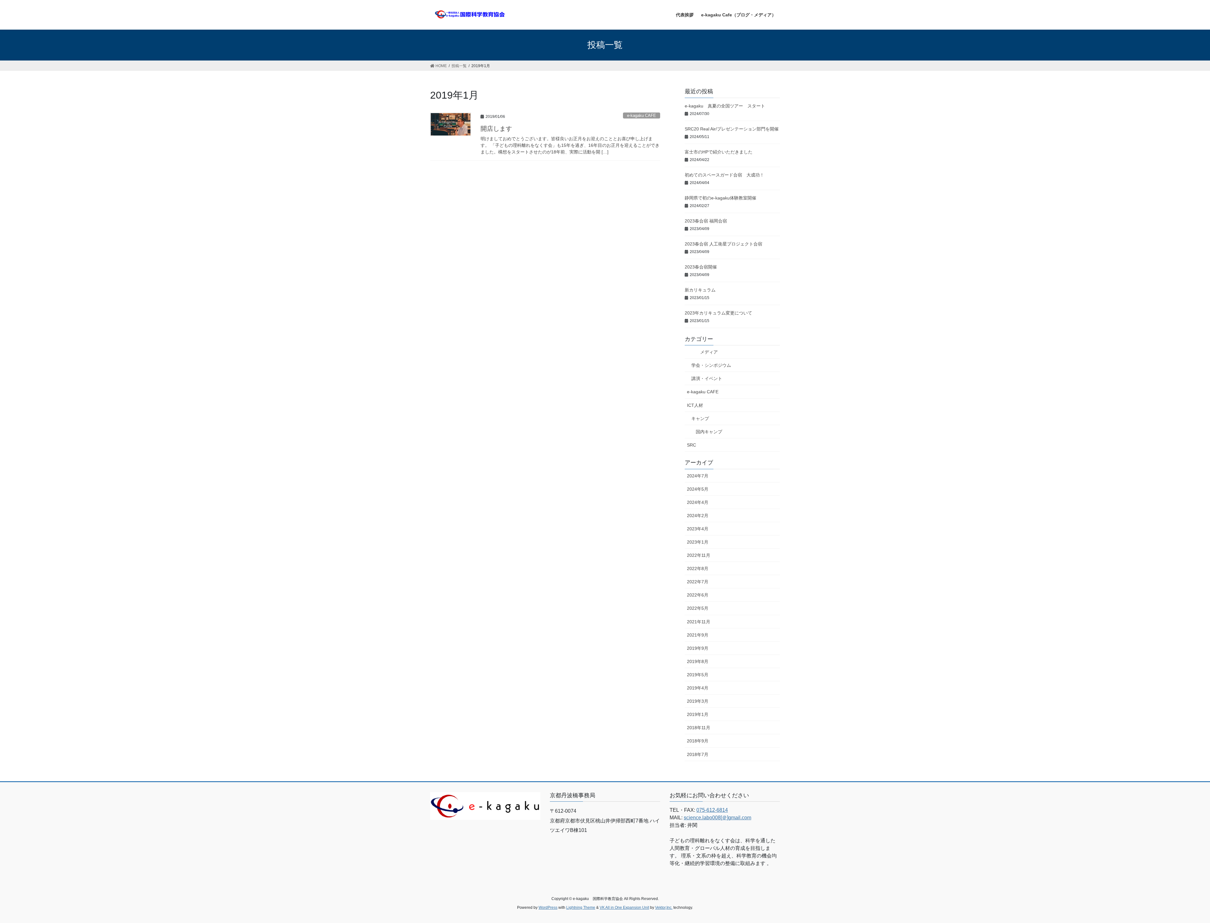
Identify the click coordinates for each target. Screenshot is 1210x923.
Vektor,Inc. (663, 907)
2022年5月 (697, 608)
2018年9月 (697, 740)
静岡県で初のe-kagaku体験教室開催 (720, 197)
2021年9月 (697, 634)
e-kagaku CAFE (641, 115)
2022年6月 (697, 594)
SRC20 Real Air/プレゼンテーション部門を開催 (732, 128)
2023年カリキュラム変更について (718, 312)
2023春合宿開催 (701, 266)
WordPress (548, 907)
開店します (496, 128)
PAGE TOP (1178, 889)
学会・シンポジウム (711, 365)
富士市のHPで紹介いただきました (718, 151)
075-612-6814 (712, 810)
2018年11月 (698, 727)
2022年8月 (697, 568)
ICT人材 (695, 405)
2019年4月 (697, 687)
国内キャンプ (709, 431)
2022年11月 (698, 555)
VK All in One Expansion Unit (624, 907)
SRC (691, 444)
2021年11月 (698, 621)
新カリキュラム (700, 289)
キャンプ (700, 418)
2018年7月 (697, 754)
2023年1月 (697, 542)
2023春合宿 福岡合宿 (706, 220)
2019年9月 (697, 648)
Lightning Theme (580, 907)
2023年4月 (697, 528)
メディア (702, 352)
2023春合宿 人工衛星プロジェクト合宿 (723, 243)
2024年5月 (697, 489)
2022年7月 (697, 581)
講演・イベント (706, 378)
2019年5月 (697, 674)
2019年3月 (697, 701)
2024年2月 (697, 515)
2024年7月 (697, 475)
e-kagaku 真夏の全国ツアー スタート (725, 105)
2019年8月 (697, 661)
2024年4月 (697, 502)
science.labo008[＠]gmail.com (717, 817)
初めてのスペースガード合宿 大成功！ (724, 174)
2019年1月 (697, 714)
